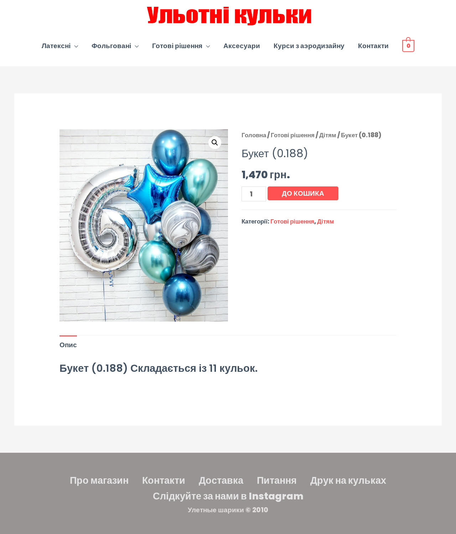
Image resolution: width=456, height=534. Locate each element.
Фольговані (111, 46)
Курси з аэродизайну (309, 46)
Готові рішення (177, 46)
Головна (254, 135)
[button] (214, 142)
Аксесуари (241, 46)
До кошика (303, 193)
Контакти (373, 46)
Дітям (327, 135)
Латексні (56, 46)
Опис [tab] (68, 345)
